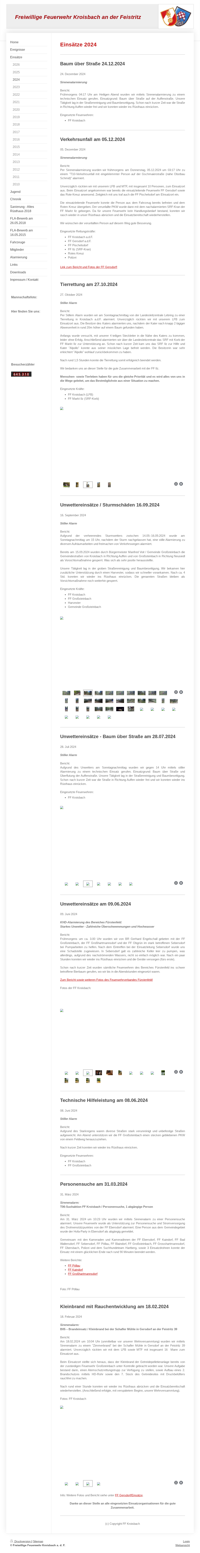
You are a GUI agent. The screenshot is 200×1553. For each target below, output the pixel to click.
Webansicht (182, 1545)
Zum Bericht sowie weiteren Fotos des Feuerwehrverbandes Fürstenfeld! (106, 979)
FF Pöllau (74, 1265)
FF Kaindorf (75, 1269)
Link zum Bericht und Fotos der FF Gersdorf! (88, 267)
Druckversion (22, 1541)
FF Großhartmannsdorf (82, 1273)
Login (186, 1541)
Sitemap (38, 1541)
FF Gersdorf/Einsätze (129, 1495)
